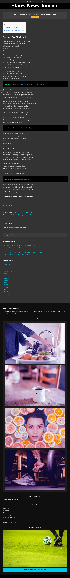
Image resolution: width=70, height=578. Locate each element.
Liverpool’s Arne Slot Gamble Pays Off (15, 247)
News (5, 282)
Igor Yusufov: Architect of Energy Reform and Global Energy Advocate (24, 252)
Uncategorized (8, 294)
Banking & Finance (9, 264)
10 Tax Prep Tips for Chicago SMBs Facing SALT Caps (20, 245)
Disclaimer (6, 510)
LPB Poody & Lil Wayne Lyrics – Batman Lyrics (24, 215)
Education (7, 269)
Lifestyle (6, 278)
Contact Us (6, 508)
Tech (5, 289)
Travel (6, 291)
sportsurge (13, 522)
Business (6, 266)
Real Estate (7, 285)
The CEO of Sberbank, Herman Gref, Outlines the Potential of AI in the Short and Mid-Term (30, 250)
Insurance (7, 276)
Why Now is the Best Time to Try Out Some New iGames (20, 254)
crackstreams (6, 522)
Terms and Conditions (9, 517)
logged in (13, 227)
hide (14, 24)
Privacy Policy (7, 515)
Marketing (7, 280)
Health (6, 273)
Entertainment (35, 17)
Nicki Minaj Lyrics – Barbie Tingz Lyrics (24, 212)
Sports (6, 287)
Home (4, 512)
